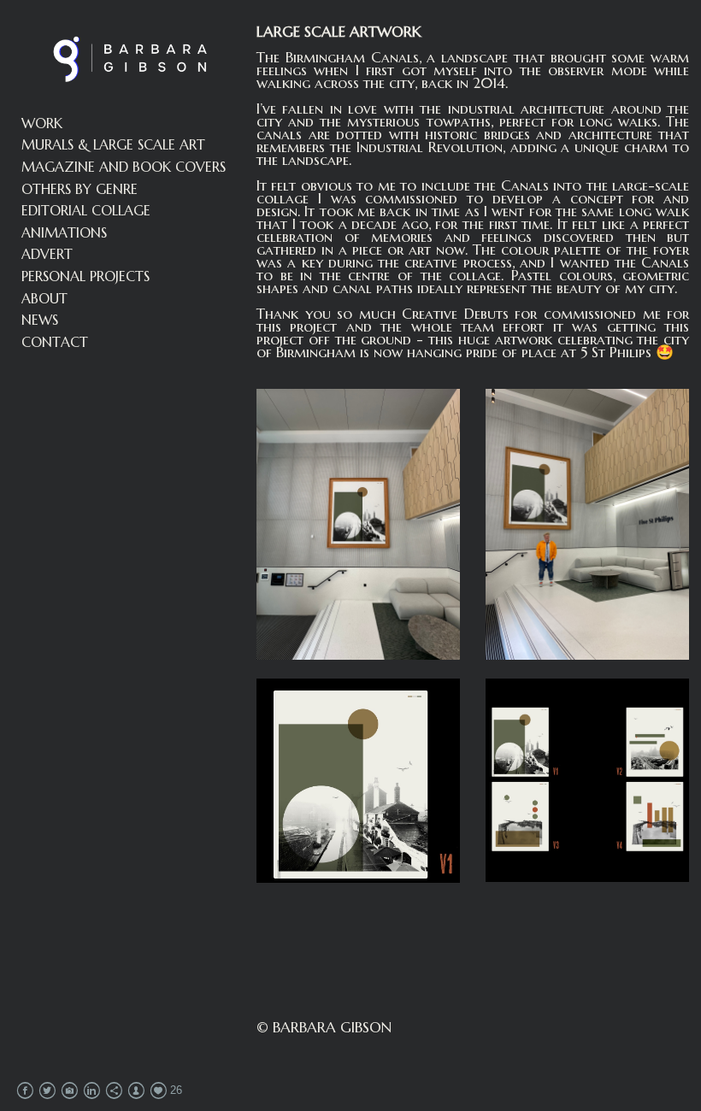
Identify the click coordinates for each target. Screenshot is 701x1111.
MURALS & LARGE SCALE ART (113, 144)
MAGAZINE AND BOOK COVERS (123, 166)
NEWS (39, 319)
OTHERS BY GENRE (79, 188)
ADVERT (47, 253)
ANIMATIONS (64, 232)
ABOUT (44, 298)
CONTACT (54, 341)
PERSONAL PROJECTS (85, 276)
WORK (41, 123)
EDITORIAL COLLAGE (85, 210)
